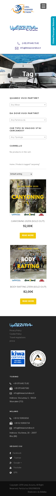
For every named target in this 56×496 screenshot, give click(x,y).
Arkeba (43, 492)
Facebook (17, 453)
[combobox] (28, 105)
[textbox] (28, 105)
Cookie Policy (15, 334)
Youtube (17, 467)
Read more (28, 235)
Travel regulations (18, 337)
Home (12, 164)
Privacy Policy (15, 330)
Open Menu (43, 6)
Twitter (17, 458)
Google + (18, 463)
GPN (15, 472)
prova (12, 341)
